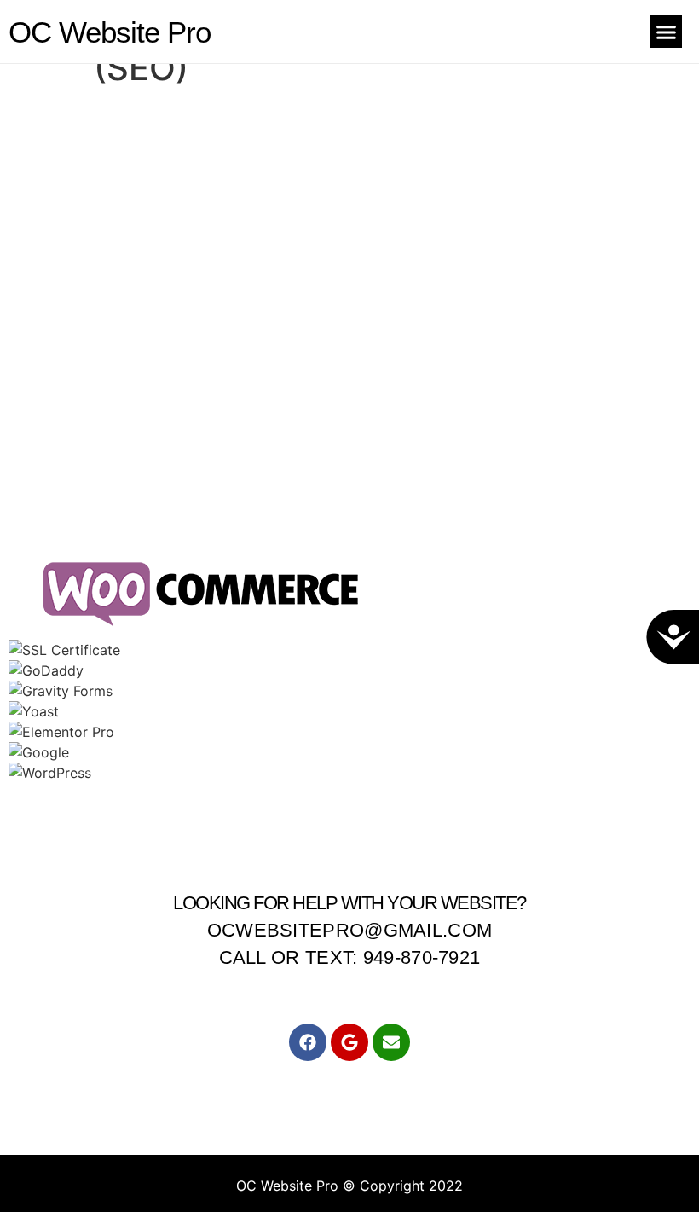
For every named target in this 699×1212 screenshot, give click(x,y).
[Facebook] (307, 1042)
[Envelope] (391, 1042)
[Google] (349, 1042)
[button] (666, 31)
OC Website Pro (110, 32)
